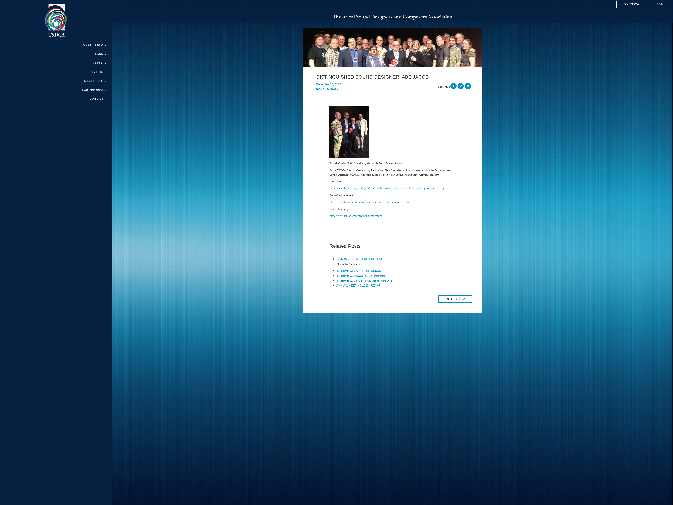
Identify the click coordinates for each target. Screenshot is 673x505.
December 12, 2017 (328, 84)
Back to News (327, 88)
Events (97, 71)
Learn (98, 53)
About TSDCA (93, 45)
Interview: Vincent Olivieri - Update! (364, 280)
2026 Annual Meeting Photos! (359, 259)
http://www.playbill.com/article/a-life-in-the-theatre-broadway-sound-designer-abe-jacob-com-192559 (386, 188)
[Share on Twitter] (460, 86)
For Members (92, 89)
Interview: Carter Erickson (358, 270)
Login (659, 4)
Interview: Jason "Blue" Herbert (362, 275)
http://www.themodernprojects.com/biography (355, 215)
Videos (98, 62)
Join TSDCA (630, 4)
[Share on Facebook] (453, 86)
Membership (93, 80)
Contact (96, 98)
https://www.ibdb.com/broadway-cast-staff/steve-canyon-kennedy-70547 (369, 202)
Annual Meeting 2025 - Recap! (359, 285)
